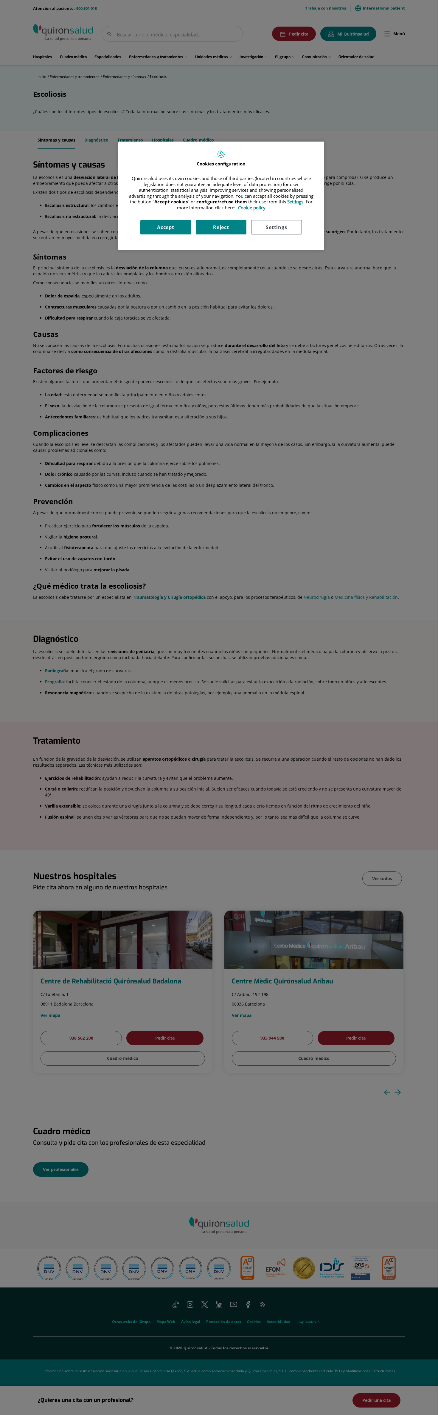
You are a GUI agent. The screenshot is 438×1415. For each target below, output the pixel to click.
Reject (221, 227)
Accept (165, 227)
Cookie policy (251, 208)
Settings (276, 227)
